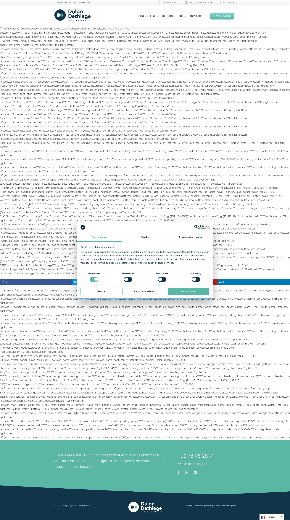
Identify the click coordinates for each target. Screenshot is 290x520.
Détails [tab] (145, 237)
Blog (182, 16)
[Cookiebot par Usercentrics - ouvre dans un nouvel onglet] (196, 227)
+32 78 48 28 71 (170, 2)
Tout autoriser (188, 291)
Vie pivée (188, 506)
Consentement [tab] (99, 237)
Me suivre (228, 2)
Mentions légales (228, 506)
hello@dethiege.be (201, 2)
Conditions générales (203, 506)
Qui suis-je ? (148, 16)
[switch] (128, 279)
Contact (196, 16)
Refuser (101, 291)
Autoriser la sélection (145, 291)
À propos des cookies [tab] (190, 237)
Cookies (216, 506)
